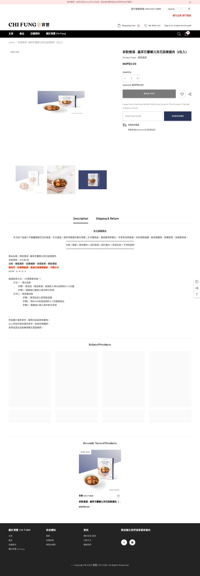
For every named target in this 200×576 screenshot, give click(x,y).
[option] (61, 102)
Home (11, 42)
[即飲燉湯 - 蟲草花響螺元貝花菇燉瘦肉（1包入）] (100, 471)
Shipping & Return (107, 219)
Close (190, 2)
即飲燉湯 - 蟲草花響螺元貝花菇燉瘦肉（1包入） (99, 502)
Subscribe (178, 116)
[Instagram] (132, 542)
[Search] (178, 9)
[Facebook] (124, 542)
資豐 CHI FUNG (86, 496)
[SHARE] (188, 94)
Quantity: (127, 72)
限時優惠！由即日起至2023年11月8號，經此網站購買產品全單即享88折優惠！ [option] (100, 2)
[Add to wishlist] (182, 94)
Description (80, 219)
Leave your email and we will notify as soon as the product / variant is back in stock (156, 106)
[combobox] (176, 9)
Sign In (167, 25)
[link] (30, 416)
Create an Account (182, 25)
